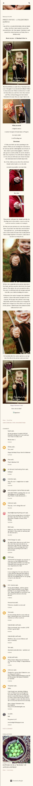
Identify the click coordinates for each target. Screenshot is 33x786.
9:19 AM (9, 464)
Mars (9, 459)
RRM (9, 557)
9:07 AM (10, 454)
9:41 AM (10, 474)
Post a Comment (7, 728)
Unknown (10, 503)
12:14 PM (10, 508)
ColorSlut (10, 479)
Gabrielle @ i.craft (13, 625)
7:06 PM (10, 580)
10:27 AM (10, 485)
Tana (9, 612)
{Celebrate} (9, 422)
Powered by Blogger (18, 780)
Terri (9, 647)
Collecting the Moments (13, 6)
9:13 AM (9, 620)
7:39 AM (10, 607)
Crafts (13, 422)
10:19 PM (10, 709)
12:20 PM (10, 522)
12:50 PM (10, 552)
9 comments (10, 770)
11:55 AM (10, 652)
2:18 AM (10, 724)
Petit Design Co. (13, 540)
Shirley (10, 447)
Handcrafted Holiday (20, 422)
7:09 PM (10, 681)
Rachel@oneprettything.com (16, 513)
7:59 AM (10, 442)
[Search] (29, 2)
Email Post (9, 420)
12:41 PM (10, 535)
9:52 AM (10, 631)
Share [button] (4, 420)
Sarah (9, 431)
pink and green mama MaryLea (17, 490)
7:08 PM (10, 597)
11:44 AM (10, 498)
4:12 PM (10, 665)
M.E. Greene (11, 585)
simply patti (11, 657)
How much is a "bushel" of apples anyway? (14, 766)
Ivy (9, 714)
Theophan (11, 686)
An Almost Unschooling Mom (16, 469)
